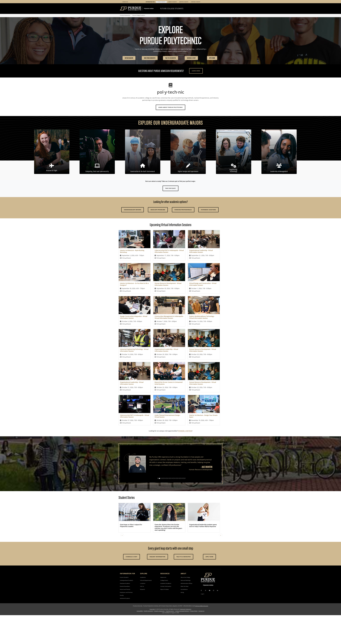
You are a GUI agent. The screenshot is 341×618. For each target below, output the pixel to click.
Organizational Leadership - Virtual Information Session (201, 251)
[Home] (140, 8)
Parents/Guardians (125, 589)
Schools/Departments (146, 583)
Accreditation (184, 592)
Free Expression (170, 614)
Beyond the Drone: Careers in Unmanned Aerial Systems (168, 383)
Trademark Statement (185, 612)
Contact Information (165, 589)
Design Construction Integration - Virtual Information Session (133, 317)
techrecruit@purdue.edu (201, 608)
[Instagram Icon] (213, 593)
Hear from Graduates (149, 58)
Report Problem (164, 592)
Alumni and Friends (125, 592)
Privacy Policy (193, 614)
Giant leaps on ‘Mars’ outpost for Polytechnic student (131, 528)
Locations (142, 586)
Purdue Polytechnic (125, 15)
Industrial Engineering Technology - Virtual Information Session (134, 350)
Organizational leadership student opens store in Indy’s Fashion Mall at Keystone (203, 528)
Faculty (122, 598)
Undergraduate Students (126, 583)
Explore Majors (129, 58)
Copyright (152, 612)
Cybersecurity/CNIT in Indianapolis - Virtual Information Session (169, 251)
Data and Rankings (185, 583)
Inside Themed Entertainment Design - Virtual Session (167, 416)
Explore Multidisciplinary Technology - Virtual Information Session (202, 317)
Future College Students (171, 8)
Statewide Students (195, 1)
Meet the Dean (184, 589)
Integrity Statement (159, 614)
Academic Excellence (165, 586)
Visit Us (142, 589)
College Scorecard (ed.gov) (182, 614)
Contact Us (201, 614)
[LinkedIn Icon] (217, 593)
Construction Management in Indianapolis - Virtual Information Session (169, 317)
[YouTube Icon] (209, 593)
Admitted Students (183, 1)
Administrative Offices (186, 586)
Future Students (161, 1)
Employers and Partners (126, 595)
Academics (143, 580)
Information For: (150, 1)
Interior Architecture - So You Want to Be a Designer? (134, 284)
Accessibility (140, 614)
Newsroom (163, 580)
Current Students (172, 1)
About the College (185, 580)
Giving (182, 595)
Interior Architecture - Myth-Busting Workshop (132, 251)
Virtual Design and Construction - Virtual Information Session (202, 284)
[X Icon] (205, 593)
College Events (164, 583)
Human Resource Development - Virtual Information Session (168, 284)
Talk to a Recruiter (170, 58)
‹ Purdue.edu (125, 1)
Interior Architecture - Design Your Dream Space (203, 416)
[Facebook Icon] (201, 593)
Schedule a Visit (191, 58)
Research (142, 592)
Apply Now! (212, 58)
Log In (202, 596)
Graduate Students (125, 586)
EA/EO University (148, 614)
